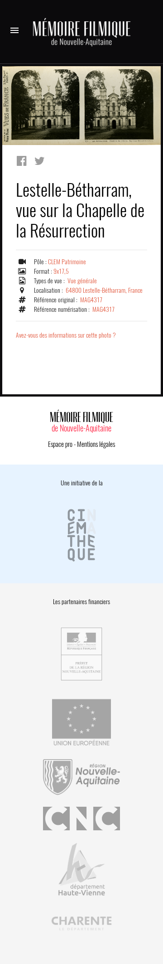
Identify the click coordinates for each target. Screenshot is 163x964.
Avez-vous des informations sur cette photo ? (66, 335)
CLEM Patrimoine (67, 261)
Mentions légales (96, 444)
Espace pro (60, 444)
